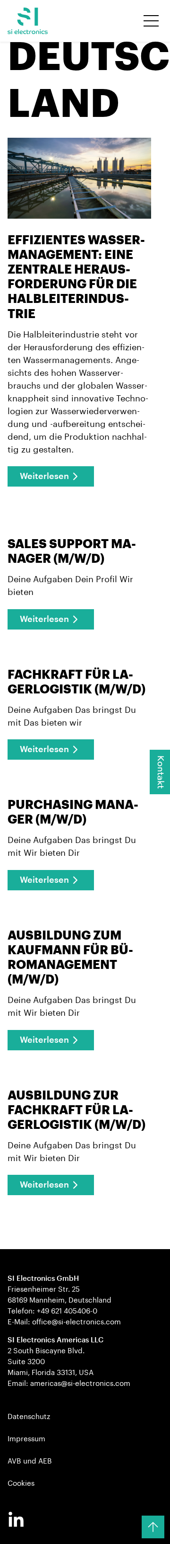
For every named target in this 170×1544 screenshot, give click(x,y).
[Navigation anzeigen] (151, 20)
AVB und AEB (30, 1461)
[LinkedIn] (16, 1520)
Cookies (21, 1483)
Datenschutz (29, 1416)
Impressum (26, 1439)
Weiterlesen (44, 476)
